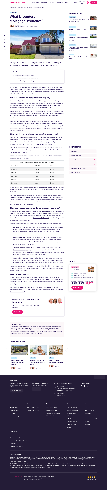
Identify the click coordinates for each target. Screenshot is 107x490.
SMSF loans (43, 2)
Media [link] (86, 416)
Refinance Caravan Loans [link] (53, 413)
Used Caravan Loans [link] (51, 410)
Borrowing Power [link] (71, 413)
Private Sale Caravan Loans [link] (53, 416)
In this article (15, 72)
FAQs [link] (86, 407)
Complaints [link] (13, 443)
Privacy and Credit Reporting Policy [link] (19, 440)
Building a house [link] (14, 410)
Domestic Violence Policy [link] (16, 446)
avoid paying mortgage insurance (34, 211)
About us (66, 2)
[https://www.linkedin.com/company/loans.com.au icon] (84, 386)
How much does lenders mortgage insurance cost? (26, 78)
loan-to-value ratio (46, 105)
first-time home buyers (20, 250)
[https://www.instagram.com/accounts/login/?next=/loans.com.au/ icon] (88, 386)
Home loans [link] (13, 404)
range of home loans (31, 287)
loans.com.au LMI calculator (46, 187)
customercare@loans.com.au (64, 383)
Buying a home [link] (14, 407)
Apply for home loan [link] (72, 421)
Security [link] (12, 435)
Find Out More (77, 287)
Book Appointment (16, 390)
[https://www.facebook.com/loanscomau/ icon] (81, 386)
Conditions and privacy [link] (16, 438)
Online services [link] (71, 416)
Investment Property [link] (15, 416)
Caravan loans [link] (50, 404)
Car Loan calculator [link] (72, 407)
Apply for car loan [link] (71, 424)
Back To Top (99, 377)
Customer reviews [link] (89, 410)
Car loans (51, 2)
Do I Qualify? (17, 312)
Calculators (59, 2)
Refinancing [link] (13, 413)
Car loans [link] (30, 404)
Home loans (35, 2)
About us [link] (87, 404)
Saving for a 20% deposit (41, 218)
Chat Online (36, 389)
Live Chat (25, 333)
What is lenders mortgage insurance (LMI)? (24, 75)
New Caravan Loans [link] (51, 407)
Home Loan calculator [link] (72, 410)
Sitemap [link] (69, 427)
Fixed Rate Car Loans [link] (33, 407)
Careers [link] (87, 421)
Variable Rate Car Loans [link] (33, 410)
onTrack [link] (69, 419)
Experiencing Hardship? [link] (91, 419)
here (52, 476)
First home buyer (21, 7)
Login (75, 2)
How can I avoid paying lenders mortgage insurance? (26, 81)
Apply (94, 2)
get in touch (39, 277)
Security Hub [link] (88, 424)
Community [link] (88, 413)
